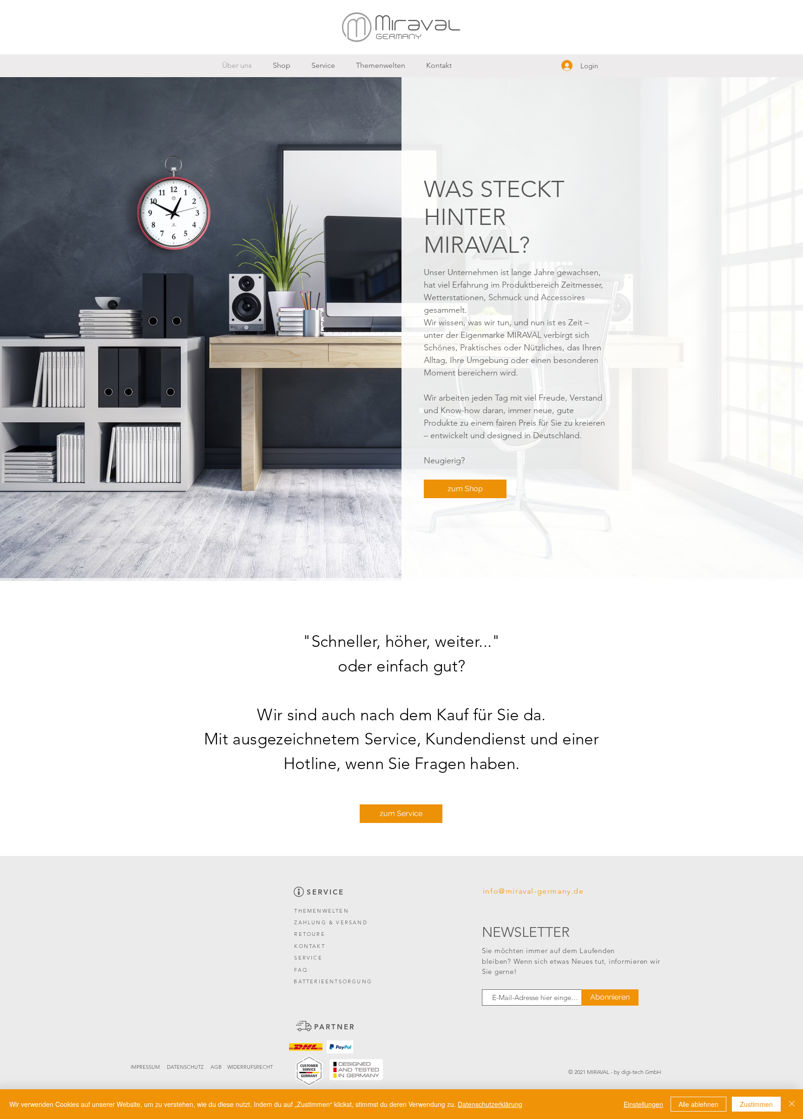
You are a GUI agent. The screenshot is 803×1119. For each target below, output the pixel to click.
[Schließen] (791, 1104)
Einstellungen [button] (643, 1104)
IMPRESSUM (146, 1067)
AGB (216, 1067)
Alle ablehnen (698, 1104)
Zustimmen (756, 1104)
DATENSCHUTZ (185, 1067)
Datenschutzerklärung (490, 1104)
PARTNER (334, 1026)
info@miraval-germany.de (533, 891)
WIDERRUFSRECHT (250, 1067)
